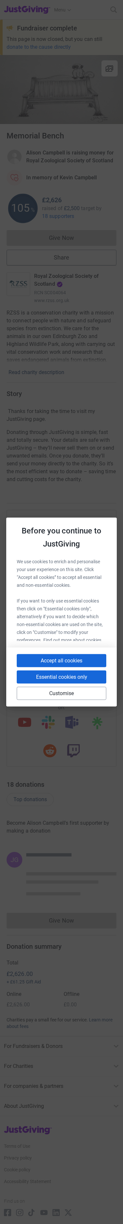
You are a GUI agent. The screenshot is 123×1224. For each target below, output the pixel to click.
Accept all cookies (61, 660)
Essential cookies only (61, 677)
